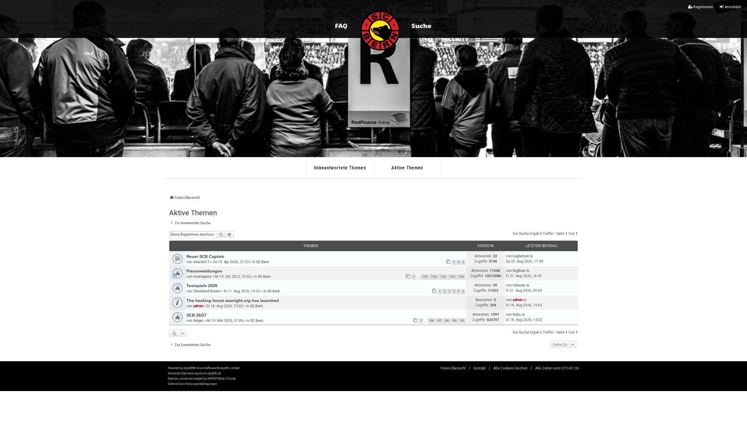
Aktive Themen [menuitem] (407, 168)
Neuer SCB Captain (205, 256)
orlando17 (201, 262)
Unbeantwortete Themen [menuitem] (340, 168)
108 (446, 320)
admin (198, 306)
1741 (425, 277)
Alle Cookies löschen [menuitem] (510, 368)
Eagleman (521, 256)
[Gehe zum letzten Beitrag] (532, 256)
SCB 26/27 (196, 315)
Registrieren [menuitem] (703, 7)
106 (431, 320)
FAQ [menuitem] (341, 26)
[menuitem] (176, 384)
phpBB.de (214, 373)
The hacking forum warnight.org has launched (232, 300)
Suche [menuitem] (421, 26)
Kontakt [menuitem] (480, 368)
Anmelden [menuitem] (733, 7)
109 (454, 320)
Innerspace (202, 277)
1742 (434, 277)
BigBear (519, 271)
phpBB (188, 368)
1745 (461, 277)
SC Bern (262, 262)
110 (462, 320)
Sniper (198, 321)
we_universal (183, 378)
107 (439, 320)
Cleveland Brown (206, 291)
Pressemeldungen (204, 271)
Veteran (519, 285)
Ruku (517, 314)
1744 (452, 277)
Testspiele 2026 (201, 285)
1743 (443, 277)
